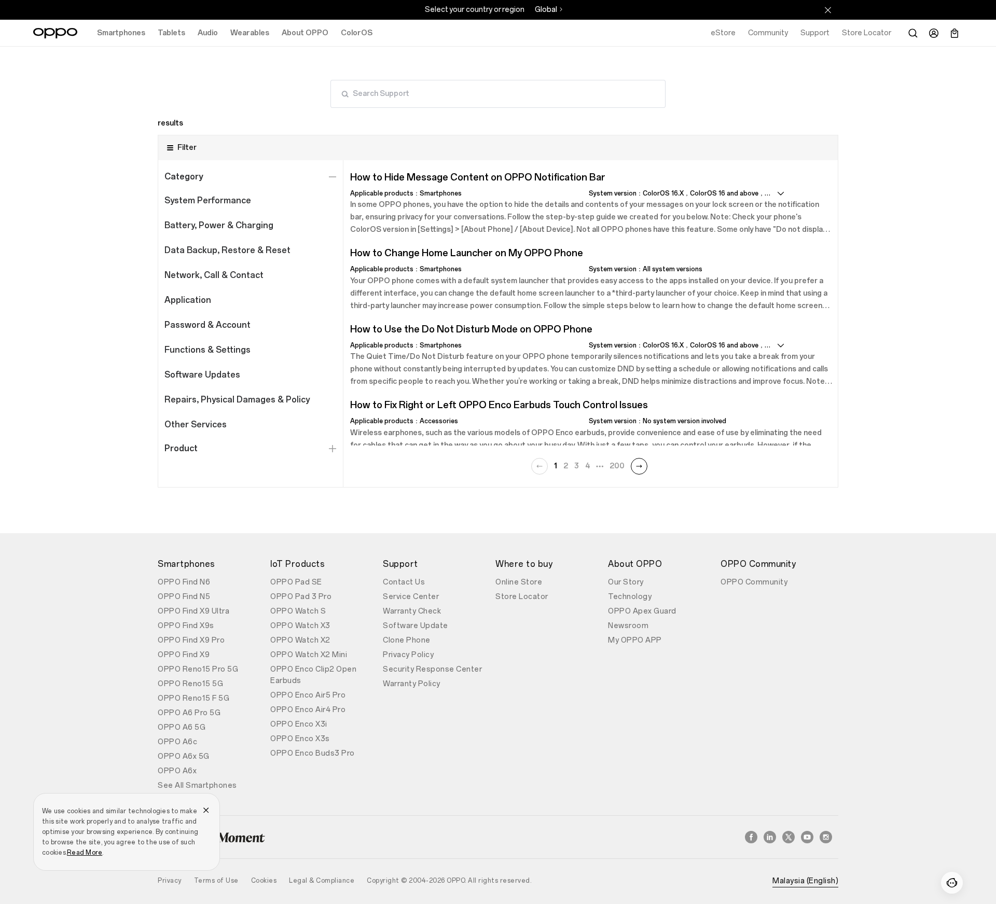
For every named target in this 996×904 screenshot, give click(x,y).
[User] (934, 33)
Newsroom (628, 625)
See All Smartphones (197, 785)
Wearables (249, 33)
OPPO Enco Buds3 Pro (312, 753)
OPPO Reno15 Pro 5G (198, 669)
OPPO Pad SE (296, 582)
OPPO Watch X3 (300, 625)
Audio (208, 33)
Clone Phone (407, 640)
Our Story (626, 582)
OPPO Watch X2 (300, 640)
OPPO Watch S (298, 611)
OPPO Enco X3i (298, 724)
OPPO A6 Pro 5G (189, 712)
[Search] (913, 33)
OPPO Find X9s (186, 625)
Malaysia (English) (805, 881)
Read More (84, 852)
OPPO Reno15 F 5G (193, 698)
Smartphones (121, 33)
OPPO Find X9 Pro (191, 640)
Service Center (411, 596)
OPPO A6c (177, 742)
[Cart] (954, 33)
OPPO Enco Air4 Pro (307, 709)
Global (546, 9)
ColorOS (356, 33)
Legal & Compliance (321, 880)
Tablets (171, 33)
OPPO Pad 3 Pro (300, 596)
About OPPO (305, 33)
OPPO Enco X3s (300, 738)
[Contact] (952, 883)
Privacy (170, 880)
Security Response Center (432, 669)
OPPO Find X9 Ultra (193, 611)
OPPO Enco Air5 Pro (307, 695)
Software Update (415, 625)
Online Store (518, 582)
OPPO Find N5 (184, 596)
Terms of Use (216, 880)
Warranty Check (412, 611)
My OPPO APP (635, 640)
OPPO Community (754, 582)
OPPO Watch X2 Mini (308, 654)
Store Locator (521, 596)
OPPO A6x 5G (184, 756)
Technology (630, 596)
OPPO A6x (177, 771)
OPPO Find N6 (184, 582)
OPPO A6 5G (181, 727)
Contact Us (404, 582)
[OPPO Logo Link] (55, 33)
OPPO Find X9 (184, 654)
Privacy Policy (408, 654)
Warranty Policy (411, 683)
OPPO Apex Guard (642, 611)
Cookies (264, 880)
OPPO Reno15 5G (190, 683)
